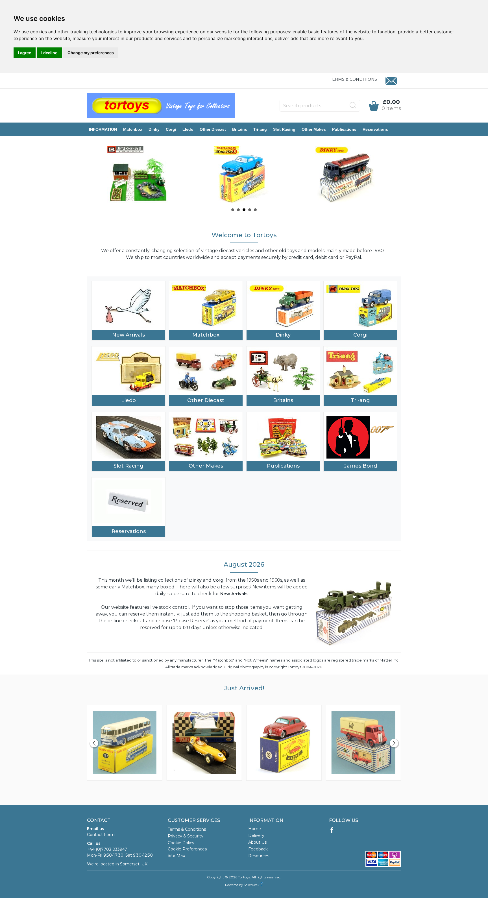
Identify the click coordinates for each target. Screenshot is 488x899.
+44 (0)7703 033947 (107, 849)
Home (254, 828)
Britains (239, 129)
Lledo (187, 129)
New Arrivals (128, 335)
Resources (258, 855)
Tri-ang (260, 129)
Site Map (176, 855)
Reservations (375, 129)
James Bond (360, 466)
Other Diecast (213, 129)
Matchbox (132, 129)
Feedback (258, 849)
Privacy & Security (185, 836)
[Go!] (353, 105)
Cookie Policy (181, 842)
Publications (344, 129)
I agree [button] (24, 52)
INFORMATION (103, 129)
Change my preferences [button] (90, 52)
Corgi (171, 129)
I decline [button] (49, 52)
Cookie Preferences (187, 849)
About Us (257, 842)
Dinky (154, 129)
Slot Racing (284, 129)
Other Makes (314, 129)
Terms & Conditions (353, 79)
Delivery (256, 835)
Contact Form (101, 834)
